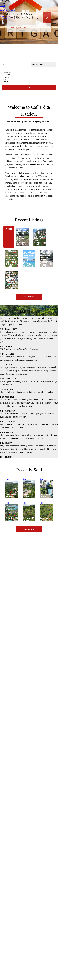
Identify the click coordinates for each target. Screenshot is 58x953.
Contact (7, 19)
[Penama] (29, 75)
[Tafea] (29, 81)
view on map (5, 16)
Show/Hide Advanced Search (29, 94)
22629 (2, 5)
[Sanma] (29, 77)
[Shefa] (29, 79)
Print (8, 229)
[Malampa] (29, 73)
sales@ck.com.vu (7, 10)
